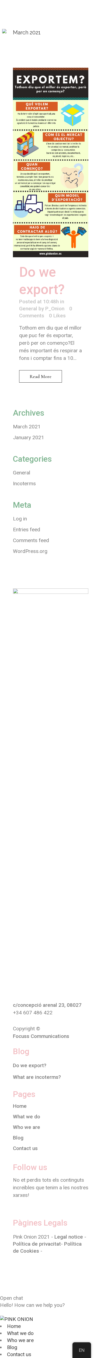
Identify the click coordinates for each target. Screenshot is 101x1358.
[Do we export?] (50, 162)
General (28, 308)
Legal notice (68, 1237)
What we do (26, 1117)
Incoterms (24, 483)
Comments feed (31, 540)
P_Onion (54, 308)
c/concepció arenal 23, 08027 (47, 1005)
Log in (20, 519)
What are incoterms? (37, 1077)
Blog (18, 1138)
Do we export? (29, 1065)
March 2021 (27, 427)
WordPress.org (30, 551)
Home (20, 1106)
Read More (40, 376)
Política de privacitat (37, 1244)
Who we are (26, 1127)
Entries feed (26, 529)
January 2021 (28, 437)
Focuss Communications (41, 1036)
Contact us (25, 1148)
